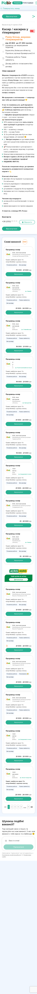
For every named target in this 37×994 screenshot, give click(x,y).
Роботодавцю (28, 3)
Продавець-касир (13, 250)
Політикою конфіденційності (11, 855)
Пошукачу (17, 3)
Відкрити (28, 222)
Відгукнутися (11, 16)
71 (28, 807)
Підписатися (18, 847)
